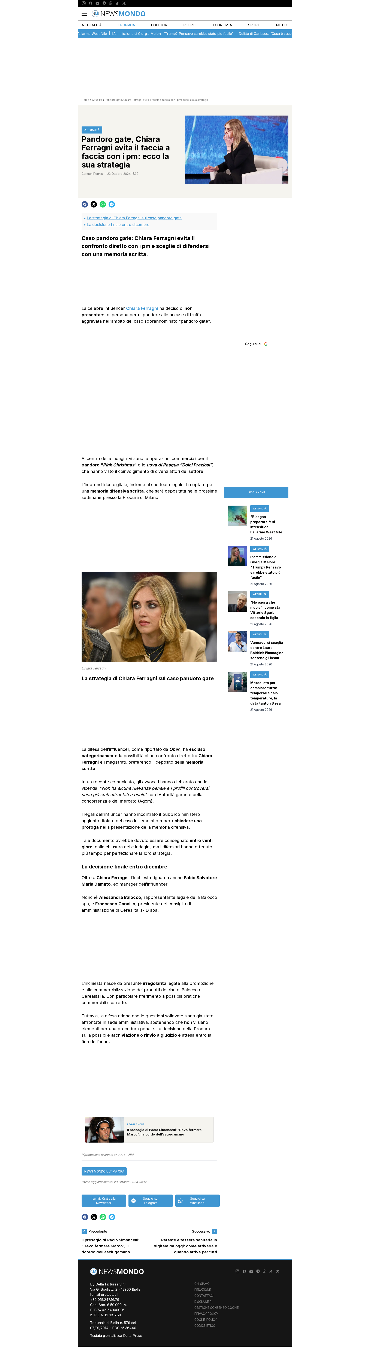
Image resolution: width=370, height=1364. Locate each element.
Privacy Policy (206, 1313)
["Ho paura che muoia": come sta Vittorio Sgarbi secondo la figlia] (237, 608)
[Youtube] (97, 3)
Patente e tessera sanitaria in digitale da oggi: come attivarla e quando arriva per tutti (185, 1246)
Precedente (97, 1231)
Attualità (92, 25)
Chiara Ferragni (142, 308)
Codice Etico (204, 1325)
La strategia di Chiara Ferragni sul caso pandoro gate (134, 218)
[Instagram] (84, 3)
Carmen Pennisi (92, 173)
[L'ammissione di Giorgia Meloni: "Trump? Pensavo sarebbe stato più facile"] (237, 566)
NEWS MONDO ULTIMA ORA (104, 1171)
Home (85, 99)
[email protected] (104, 1294)
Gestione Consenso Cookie (216, 1307)
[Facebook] (90, 3)
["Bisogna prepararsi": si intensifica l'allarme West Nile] (237, 523)
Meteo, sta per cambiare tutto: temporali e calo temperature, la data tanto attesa (265, 693)
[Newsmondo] (118, 13)
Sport (254, 25)
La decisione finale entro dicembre (118, 224)
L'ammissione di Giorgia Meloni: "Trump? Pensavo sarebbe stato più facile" (265, 567)
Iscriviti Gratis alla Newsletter (104, 1201)
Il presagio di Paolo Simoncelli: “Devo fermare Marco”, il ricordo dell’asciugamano (110, 1246)
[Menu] (87, 14)
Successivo (201, 1231)
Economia (222, 25)
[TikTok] (117, 3)
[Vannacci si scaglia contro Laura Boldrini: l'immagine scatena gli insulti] (237, 648)
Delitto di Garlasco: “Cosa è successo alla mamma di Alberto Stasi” (268, 33)
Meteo (282, 25)
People (190, 25)
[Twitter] (124, 3)
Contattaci (203, 1295)
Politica (159, 25)
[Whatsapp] (110, 3)
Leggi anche (256, 492)
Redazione (202, 1289)
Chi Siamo (202, 1283)
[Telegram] (104, 3)
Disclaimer (203, 1301)
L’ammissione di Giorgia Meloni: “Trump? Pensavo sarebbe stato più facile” (148, 33)
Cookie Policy (205, 1319)
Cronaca (126, 25)
